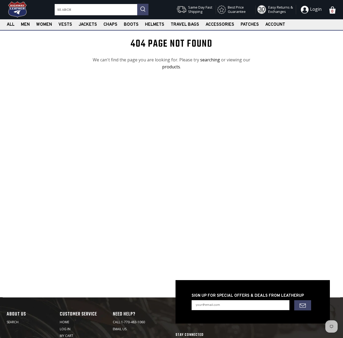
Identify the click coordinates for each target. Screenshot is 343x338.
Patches (250, 24)
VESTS (65, 24)
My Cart (66, 335)
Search (12, 322)
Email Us (119, 329)
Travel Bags (185, 24)
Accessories (220, 24)
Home (64, 322)
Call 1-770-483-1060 (129, 322)
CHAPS (110, 24)
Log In (65, 329)
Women (44, 24)
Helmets (154, 24)
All (10, 24)
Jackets (88, 24)
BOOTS (131, 24)
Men (25, 24)
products (171, 67)
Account (275, 24)
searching (210, 60)
